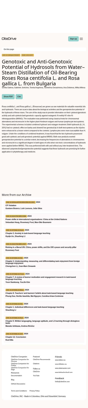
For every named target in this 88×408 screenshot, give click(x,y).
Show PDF (8, 97)
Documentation (16, 375)
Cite (19, 97)
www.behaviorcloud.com (64, 372)
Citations (36, 363)
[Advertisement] (44, 17)
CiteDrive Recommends (41, 359)
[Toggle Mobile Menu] (81, 38)
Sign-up (73, 39)
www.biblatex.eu (61, 364)
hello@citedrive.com (62, 381)
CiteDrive (36, 371)
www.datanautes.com (62, 368)
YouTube (36, 375)
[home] (9, 39)
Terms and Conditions (19, 391)
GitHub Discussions (18, 384)
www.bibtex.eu (60, 360)
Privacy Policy (35, 391)
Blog (12, 380)
